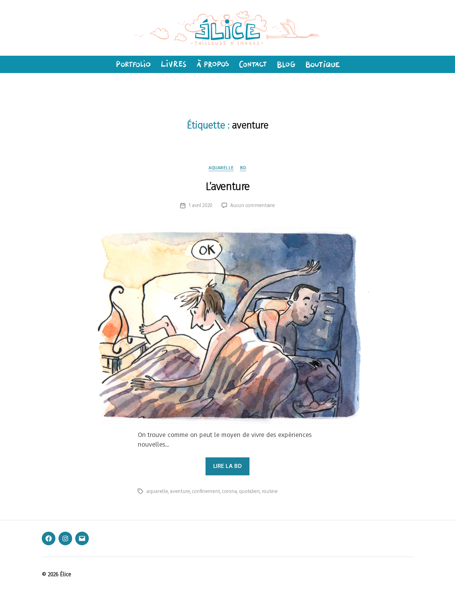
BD (243, 168)
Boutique (322, 64)
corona (229, 491)
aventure (180, 491)
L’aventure (227, 186)
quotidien (249, 491)
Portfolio (132, 64)
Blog (286, 64)
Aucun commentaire (252, 205)
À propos (212, 64)
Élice (65, 574)
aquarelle (221, 168)
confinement (206, 491)
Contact (253, 64)
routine (270, 491)
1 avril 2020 (200, 205)
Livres (173, 64)
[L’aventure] (227, 326)
